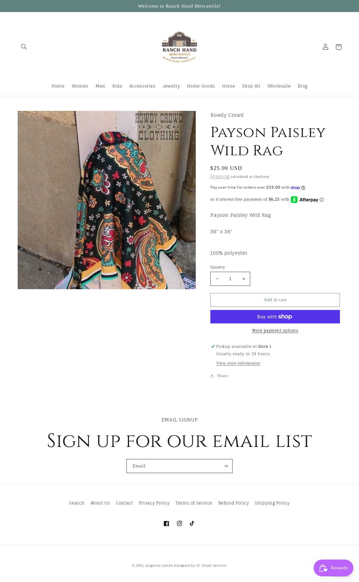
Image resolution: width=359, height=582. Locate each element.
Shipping (219, 176)
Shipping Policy (272, 503)
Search (76, 503)
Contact (124, 503)
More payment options (275, 330)
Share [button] (222, 375)
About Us (100, 503)
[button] (24, 46)
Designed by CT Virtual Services (200, 565)
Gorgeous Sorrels (159, 565)
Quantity (217, 267)
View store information (238, 363)
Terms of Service (194, 503)
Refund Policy (233, 503)
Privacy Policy (154, 503)
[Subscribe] (225, 466)
